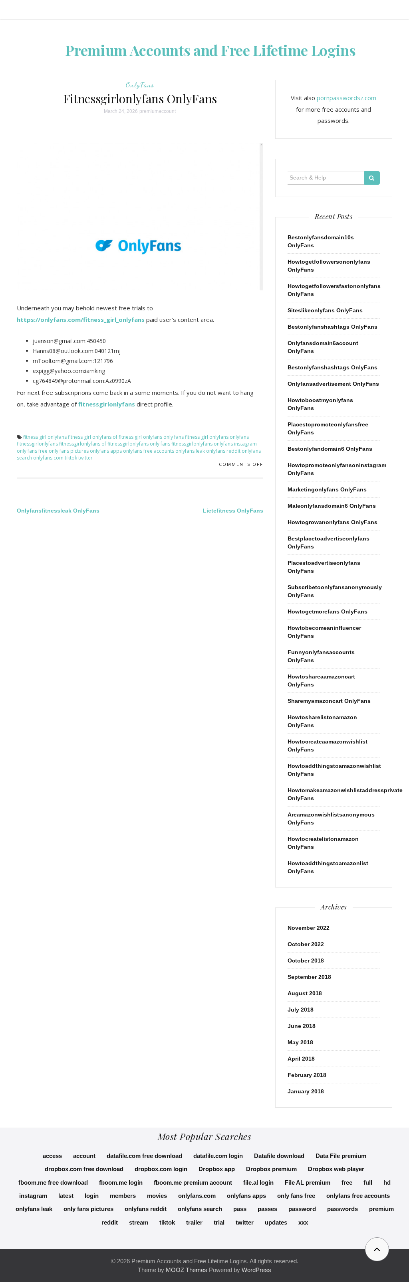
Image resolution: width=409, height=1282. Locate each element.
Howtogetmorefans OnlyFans (327, 611)
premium (381, 1208)
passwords (342, 1208)
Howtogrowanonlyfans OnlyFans (332, 522)
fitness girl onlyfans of (92, 437)
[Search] (372, 178)
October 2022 (306, 944)
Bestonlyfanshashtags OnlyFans (332, 326)
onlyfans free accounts (148, 451)
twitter (85, 457)
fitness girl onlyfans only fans (151, 437)
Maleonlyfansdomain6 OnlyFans (332, 506)
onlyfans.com (48, 457)
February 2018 (307, 1075)
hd (387, 1182)
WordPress (256, 1269)
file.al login (258, 1182)
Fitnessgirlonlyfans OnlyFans (140, 99)
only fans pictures (69, 451)
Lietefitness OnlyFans (233, 510)
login (92, 1195)
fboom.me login (121, 1182)
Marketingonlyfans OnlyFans (327, 489)
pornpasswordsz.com (346, 98)
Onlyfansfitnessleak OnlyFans (58, 510)
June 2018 (302, 1026)
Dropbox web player (336, 1169)
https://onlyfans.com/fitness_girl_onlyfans (81, 319)
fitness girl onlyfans (45, 437)
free (346, 1182)
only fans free (32, 451)
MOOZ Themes (186, 1269)
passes (267, 1208)
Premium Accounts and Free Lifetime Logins (210, 49)
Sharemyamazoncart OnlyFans (329, 701)
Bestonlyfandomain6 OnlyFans (330, 449)
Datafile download (279, 1155)
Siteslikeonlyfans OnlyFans (325, 310)
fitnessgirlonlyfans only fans (138, 443)
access (52, 1155)
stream (138, 1222)
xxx (303, 1222)
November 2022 (309, 928)
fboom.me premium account (193, 1182)
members (123, 1195)
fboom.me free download (53, 1182)
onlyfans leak (190, 451)
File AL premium (307, 1182)
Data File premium (341, 1155)
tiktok (71, 457)
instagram (245, 443)
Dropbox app (217, 1169)
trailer (194, 1222)
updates (276, 1222)
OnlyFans (139, 84)
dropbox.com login (161, 1169)
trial (219, 1222)
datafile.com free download (144, 1155)
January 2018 (306, 1091)
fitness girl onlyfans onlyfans (217, 437)
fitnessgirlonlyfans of (82, 443)
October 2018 (306, 960)
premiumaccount (157, 111)
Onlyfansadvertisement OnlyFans (333, 384)
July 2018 (301, 1009)
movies (157, 1195)
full (367, 1182)
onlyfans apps (106, 451)
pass (239, 1208)
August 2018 (305, 993)
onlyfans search (200, 1208)
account (84, 1155)
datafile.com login (218, 1155)
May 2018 (300, 1042)
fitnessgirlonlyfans (106, 404)
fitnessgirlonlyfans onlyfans (202, 443)
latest (65, 1195)
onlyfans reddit (223, 451)
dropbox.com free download (84, 1169)
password (302, 1208)
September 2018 (309, 977)
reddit (109, 1222)
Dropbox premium (271, 1169)
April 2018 (301, 1058)
